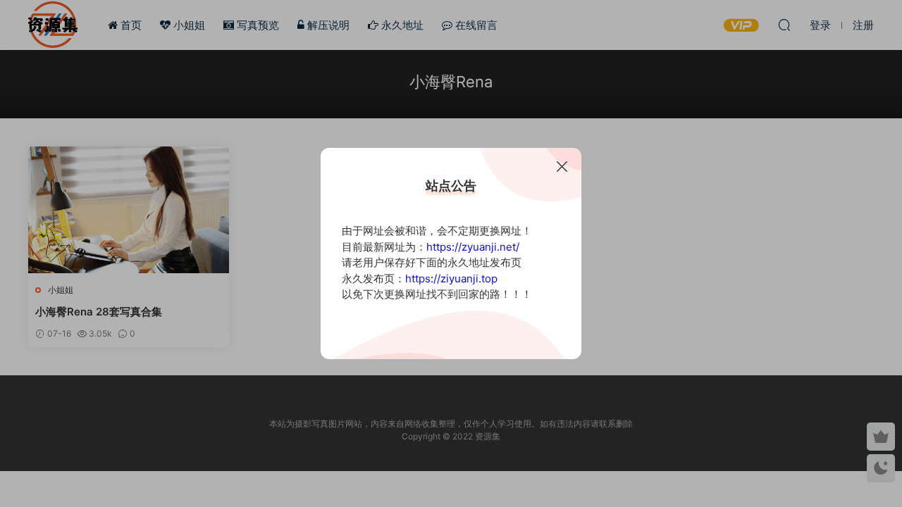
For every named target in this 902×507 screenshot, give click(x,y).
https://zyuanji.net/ (472, 247)
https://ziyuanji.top (451, 278)
